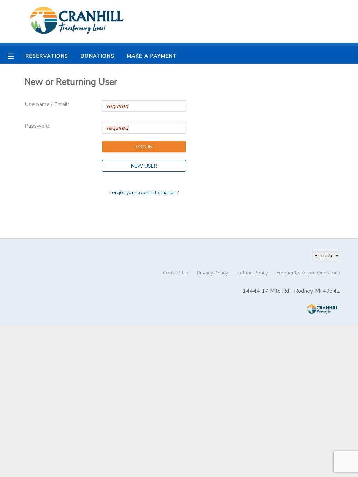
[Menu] (16, 55)
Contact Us (175, 272)
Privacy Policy (212, 272)
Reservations (47, 55)
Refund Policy (252, 272)
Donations (98, 55)
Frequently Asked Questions (308, 272)
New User (144, 165)
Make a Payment (152, 55)
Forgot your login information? (144, 192)
